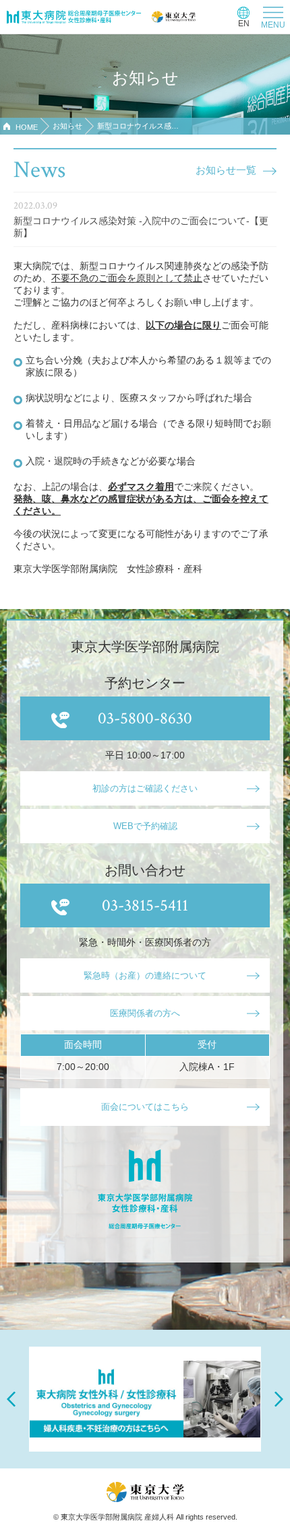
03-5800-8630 (145, 718)
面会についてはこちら (145, 1107)
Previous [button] (11, 1399)
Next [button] (278, 1399)
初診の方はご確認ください (145, 788)
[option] (145, 1399)
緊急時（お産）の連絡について (145, 975)
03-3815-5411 (145, 905)
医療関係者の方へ (145, 1013)
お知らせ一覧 (226, 170)
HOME (27, 127)
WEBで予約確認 (145, 826)
